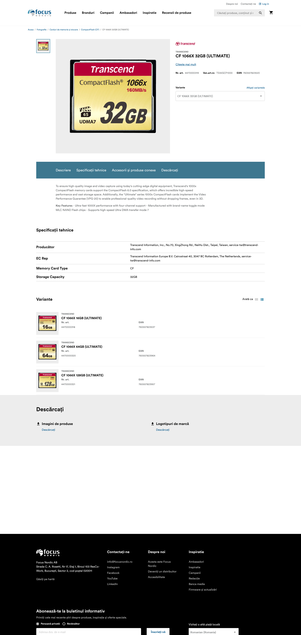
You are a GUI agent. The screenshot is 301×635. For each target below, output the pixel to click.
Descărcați (48, 430)
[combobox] (239, 12)
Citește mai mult (186, 64)
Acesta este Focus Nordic (159, 564)
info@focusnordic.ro (119, 562)
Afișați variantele (255, 87)
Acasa (31, 29)
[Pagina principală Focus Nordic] (39, 12)
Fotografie (42, 29)
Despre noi (232, 3)
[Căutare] (260, 12)
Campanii (107, 12)
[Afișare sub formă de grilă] (256, 299)
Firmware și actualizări (203, 589)
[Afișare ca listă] (262, 299)
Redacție (194, 578)
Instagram (113, 567)
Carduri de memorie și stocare (64, 29)
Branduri (88, 12)
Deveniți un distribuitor (162, 571)
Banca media (197, 584)
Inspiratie (149, 12)
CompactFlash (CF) (90, 29)
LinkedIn (112, 584)
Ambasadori (128, 12)
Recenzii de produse (176, 12)
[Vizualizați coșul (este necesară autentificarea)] (271, 12)
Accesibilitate (156, 577)
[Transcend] (185, 44)
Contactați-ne (248, 3)
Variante (180, 87)
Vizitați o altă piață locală (204, 624)
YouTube (112, 578)
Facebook (113, 573)
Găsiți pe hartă (45, 579)
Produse (70, 12)
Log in (265, 3)
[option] (43, 46)
